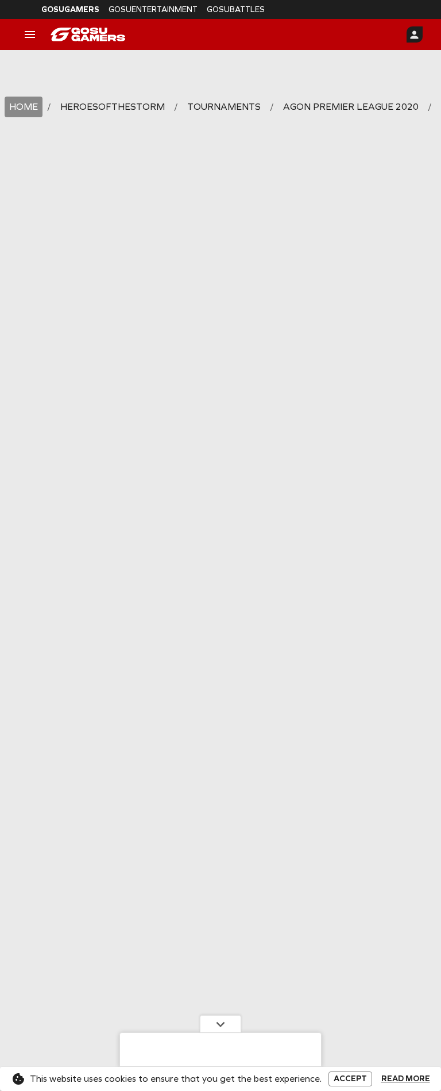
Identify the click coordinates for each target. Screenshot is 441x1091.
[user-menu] (415, 34)
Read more (405, 1079)
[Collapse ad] (220, 1023)
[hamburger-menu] (29, 34)
